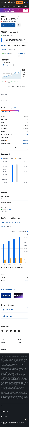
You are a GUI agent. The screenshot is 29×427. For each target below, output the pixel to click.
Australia (20, 6)
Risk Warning (4, 416)
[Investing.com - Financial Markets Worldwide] (9, 2)
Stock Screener (11, 6)
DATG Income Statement (10, 218)
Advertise (18, 342)
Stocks (3, 6)
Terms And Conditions (6, 406)
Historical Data (11, 49)
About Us (18, 339)
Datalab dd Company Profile (12, 267)
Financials (17, 45)
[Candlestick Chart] (3, 53)
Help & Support (20, 346)
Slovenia (25, 280)
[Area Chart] (5, 53)
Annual (3, 226)
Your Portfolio (5, 346)
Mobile (3, 342)
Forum (24, 45)
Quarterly (10, 226)
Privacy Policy (4, 411)
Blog (2, 339)
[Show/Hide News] (11, 53)
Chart (10, 45)
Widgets (3, 349)
